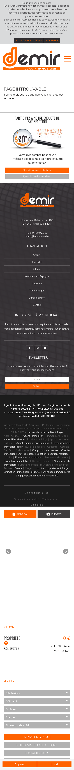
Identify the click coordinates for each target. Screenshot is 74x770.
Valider (36, 386)
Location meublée (58, 453)
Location (41, 453)
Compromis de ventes (45, 450)
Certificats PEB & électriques (37, 745)
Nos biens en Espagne (36, 276)
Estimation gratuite (37, 737)
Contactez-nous (37, 753)
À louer (37, 269)
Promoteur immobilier (16, 461)
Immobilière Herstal (14, 439)
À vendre (37, 262)
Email (54, 764)
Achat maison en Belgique (32, 442)
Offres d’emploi (37, 297)
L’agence (37, 283)
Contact (37, 305)
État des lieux (26, 453)
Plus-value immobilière (28, 457)
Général (22, 514)
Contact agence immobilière (42, 475)
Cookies (37, 504)
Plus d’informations (29, 40)
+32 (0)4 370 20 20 (36, 232)
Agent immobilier (33, 435)
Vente (18, 468)
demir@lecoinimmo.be (37, 236)
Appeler (19, 764)
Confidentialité (37, 492)
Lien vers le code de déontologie (45, 432)
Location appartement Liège (52, 468)
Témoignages (37, 290)
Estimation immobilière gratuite (22, 471)
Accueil (37, 255)
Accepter (52, 40)
